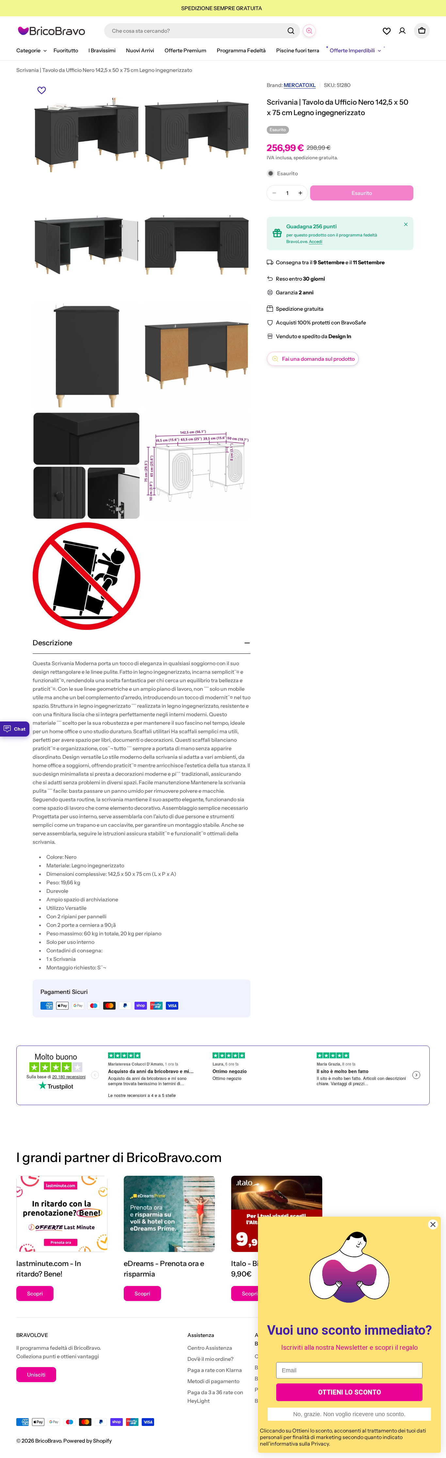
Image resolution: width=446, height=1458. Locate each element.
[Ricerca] (291, 31)
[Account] (402, 31)
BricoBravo (48, 1440)
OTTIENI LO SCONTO (349, 1392)
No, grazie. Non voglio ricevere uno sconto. (349, 1414)
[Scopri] (61, 1214)
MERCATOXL (300, 85)
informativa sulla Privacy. (300, 1443)
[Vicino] (406, 224)
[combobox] (202, 30)
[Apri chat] (309, 30)
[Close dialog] (433, 1224)
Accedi (315, 241)
